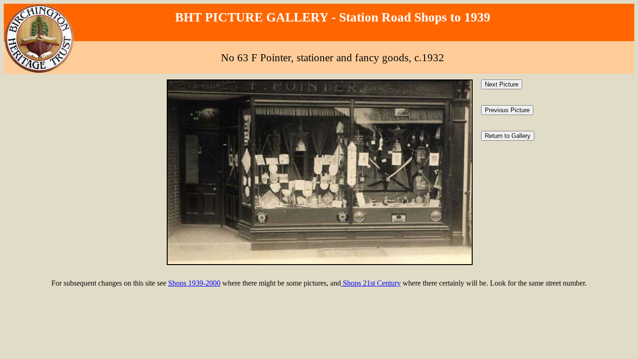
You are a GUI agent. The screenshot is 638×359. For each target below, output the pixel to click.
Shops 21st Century (371, 283)
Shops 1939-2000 (194, 283)
